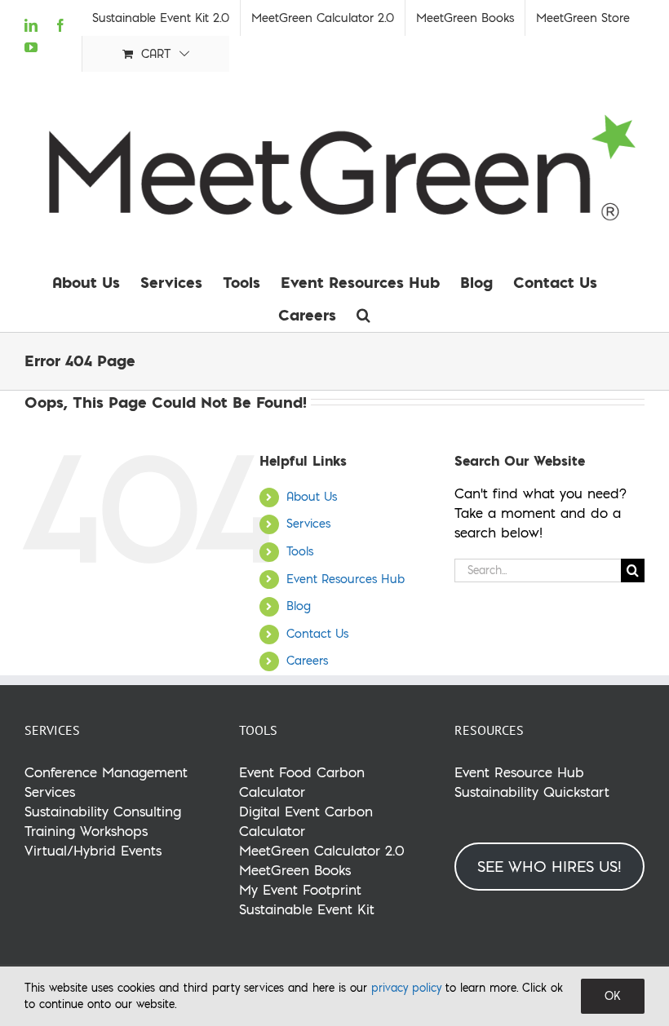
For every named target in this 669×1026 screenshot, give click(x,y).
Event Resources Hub (345, 579)
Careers (307, 660)
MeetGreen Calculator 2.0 (322, 850)
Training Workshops (86, 830)
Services (308, 523)
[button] (363, 315)
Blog (298, 606)
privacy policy (406, 987)
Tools (299, 551)
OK (613, 995)
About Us (311, 497)
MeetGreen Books (295, 869)
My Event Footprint (300, 889)
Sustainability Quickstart (531, 791)
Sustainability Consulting (102, 811)
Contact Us (317, 634)
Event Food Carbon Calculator (302, 782)
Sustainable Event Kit (306, 909)
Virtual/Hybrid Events (93, 850)
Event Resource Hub (519, 772)
